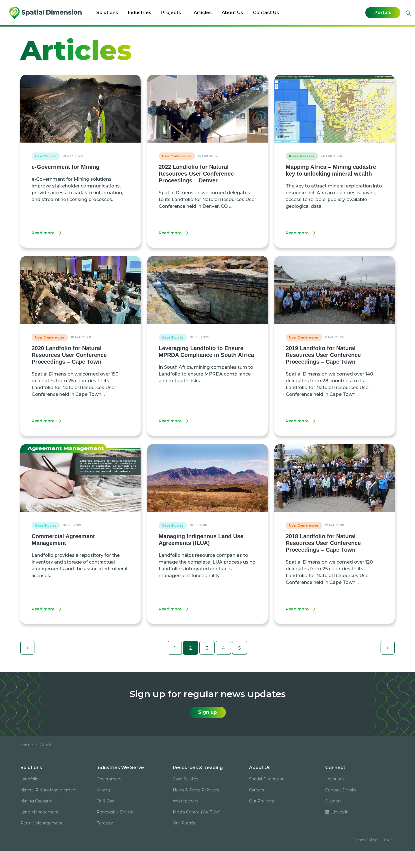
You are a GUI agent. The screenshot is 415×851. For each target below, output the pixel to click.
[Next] (388, 648)
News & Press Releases (196, 790)
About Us (232, 12)
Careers (256, 790)
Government (109, 779)
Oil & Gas (105, 801)
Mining (103, 790)
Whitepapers (185, 801)
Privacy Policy (364, 839)
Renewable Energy (115, 812)
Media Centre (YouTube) (196, 812)
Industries (139, 12)
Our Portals (184, 823)
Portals (382, 12)
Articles (203, 12)
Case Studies (45, 156)
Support (333, 801)
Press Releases (301, 156)
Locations (334, 779)
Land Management (39, 812)
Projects (171, 12)
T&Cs (387, 839)
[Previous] (27, 648)
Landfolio (29, 779)
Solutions (107, 12)
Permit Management (41, 823)
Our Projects (261, 801)
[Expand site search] (408, 13)
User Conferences (177, 156)
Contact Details (340, 790)
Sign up (207, 712)
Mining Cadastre (36, 801)
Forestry (105, 823)
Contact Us (266, 12)
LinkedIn (339, 812)
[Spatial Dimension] (46, 12)
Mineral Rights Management (48, 790)
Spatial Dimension (267, 779)
